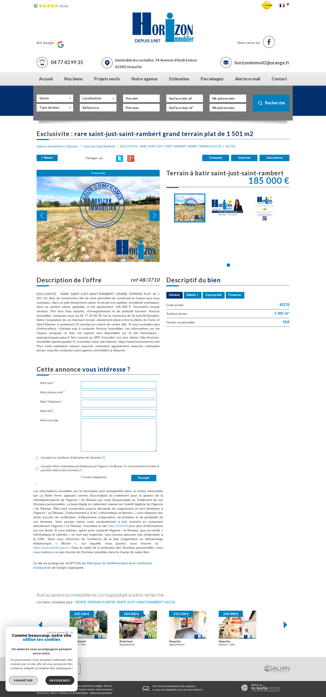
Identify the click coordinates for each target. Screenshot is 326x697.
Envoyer (143, 477)
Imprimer (244, 157)
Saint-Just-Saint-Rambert (99, 146)
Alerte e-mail (247, 78)
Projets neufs (107, 78)
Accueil (46, 78)
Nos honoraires (104, 689)
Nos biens (73, 78)
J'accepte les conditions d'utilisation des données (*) (73, 457)
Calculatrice (274, 157)
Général (174, 295)
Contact (279, 78)
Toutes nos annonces (101, 693)
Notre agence (145, 78)
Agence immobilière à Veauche (57, 146)
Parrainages (212, 78)
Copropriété (213, 295)
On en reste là (57, 632)
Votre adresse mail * (52, 392)
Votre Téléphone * (51, 402)
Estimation (179, 78)
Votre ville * (47, 411)
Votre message (49, 420)
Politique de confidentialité (73, 693)
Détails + (192, 295)
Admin (54, 693)
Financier (234, 295)
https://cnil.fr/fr (118, 526)
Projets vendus (87, 689)
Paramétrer (23, 680)
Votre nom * (47, 383)
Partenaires (43, 693)
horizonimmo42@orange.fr (262, 62)
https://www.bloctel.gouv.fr (51, 547)
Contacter (215, 157)
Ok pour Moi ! (60, 680)
